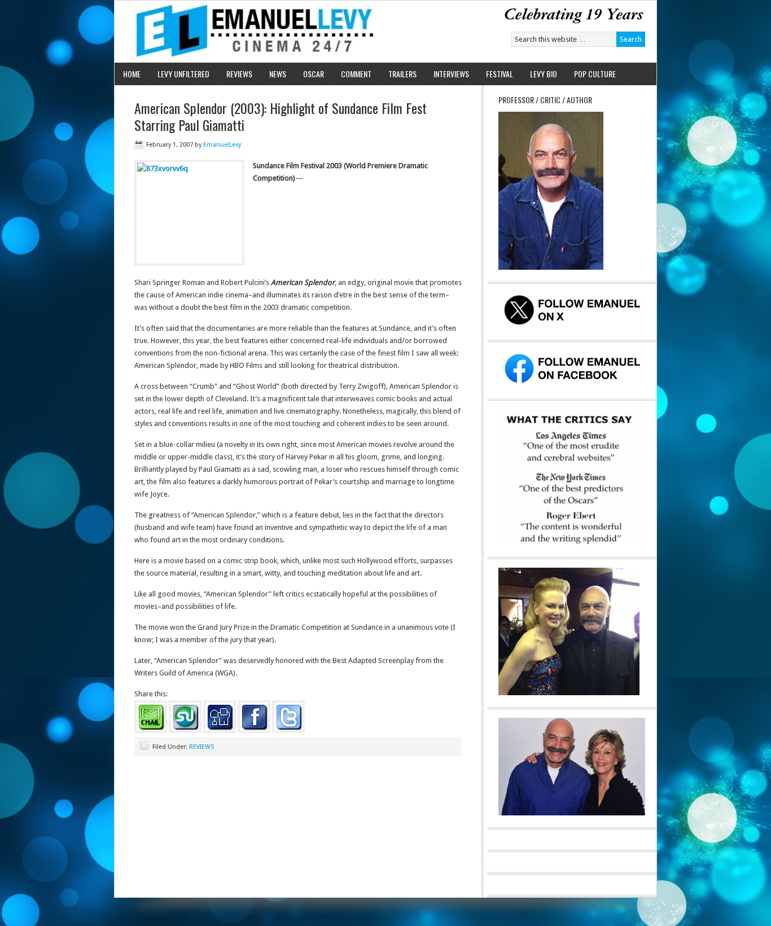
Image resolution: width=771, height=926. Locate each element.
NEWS (277, 74)
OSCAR (313, 74)
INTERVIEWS (451, 74)
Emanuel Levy (246, 32)
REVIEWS (239, 74)
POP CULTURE (595, 74)
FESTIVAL (499, 74)
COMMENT (356, 74)
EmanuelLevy (222, 144)
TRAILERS (402, 74)
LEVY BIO (543, 74)
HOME (132, 74)
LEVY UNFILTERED (183, 74)
